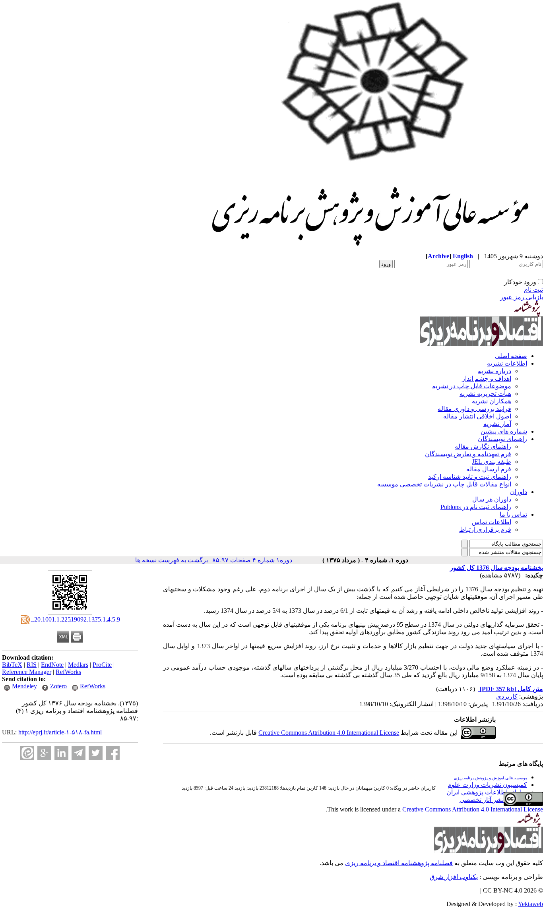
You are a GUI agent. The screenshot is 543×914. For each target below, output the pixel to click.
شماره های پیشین (504, 431)
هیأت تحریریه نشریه (485, 393)
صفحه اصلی (511, 355)
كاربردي (507, 696)
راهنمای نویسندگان (502, 439)
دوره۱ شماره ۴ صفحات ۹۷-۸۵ (252, 560)
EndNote (52, 664)
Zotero (58, 686)
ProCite (102, 664)
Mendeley (24, 686)
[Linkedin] (61, 753)
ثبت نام (533, 289)
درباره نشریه (494, 371)
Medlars (78, 664)
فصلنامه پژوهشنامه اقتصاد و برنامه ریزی (399, 863)
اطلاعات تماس (491, 522)
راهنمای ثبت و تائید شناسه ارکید (469, 476)
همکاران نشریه (491, 401)
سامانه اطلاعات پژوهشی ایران (486, 792)
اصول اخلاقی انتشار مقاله (477, 416)
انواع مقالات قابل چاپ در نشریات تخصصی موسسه (444, 484)
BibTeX (12, 664)
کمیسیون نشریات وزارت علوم (487, 784)
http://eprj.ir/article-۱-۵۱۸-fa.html (60, 732)
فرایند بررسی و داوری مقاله (474, 408)
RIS (32, 664)
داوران (518, 491)
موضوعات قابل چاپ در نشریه (471, 386)
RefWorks (68, 671)
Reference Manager (26, 671)
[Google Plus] (44, 753)
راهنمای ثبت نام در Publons (475, 506)
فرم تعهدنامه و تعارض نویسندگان (468, 454)
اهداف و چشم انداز (486, 378)
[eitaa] (27, 753)
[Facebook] (113, 753)
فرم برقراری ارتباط (485, 529)
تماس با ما (513, 514)
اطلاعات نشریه (507, 363)
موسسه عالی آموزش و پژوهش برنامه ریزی (490, 778)
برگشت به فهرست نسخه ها (171, 560)
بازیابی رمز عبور (521, 297)
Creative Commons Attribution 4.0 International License (328, 732)
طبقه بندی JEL (491, 461)
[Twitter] (96, 753)
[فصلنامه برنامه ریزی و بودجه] (371, 250)
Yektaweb (530, 903)
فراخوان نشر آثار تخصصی (493, 799)
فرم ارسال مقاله (488, 469)
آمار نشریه (497, 423)
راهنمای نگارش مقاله (483, 446)
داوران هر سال (491, 499)
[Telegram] (78, 753)
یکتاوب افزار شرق (454, 876)
